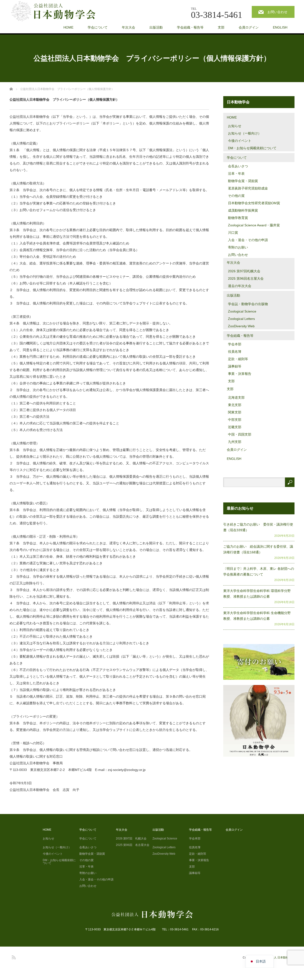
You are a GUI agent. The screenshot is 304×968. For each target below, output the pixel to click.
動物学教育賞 (238, 218)
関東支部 (234, 412)
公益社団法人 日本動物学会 (277, 957)
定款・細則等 (238, 359)
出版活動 (156, 27)
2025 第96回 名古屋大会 (132, 845)
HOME (68, 27)
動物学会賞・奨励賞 (243, 181)
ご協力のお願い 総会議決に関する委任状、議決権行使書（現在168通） (258, 549)
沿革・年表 (236, 173)
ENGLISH (280, 27)
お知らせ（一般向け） (244, 133)
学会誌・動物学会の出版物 (248, 304)
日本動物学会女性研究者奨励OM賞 (254, 203)
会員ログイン (249, 27)
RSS (13, 956)
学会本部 (234, 344)
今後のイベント (239, 141)
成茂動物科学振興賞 (243, 210)
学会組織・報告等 (190, 27)
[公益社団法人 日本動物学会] (57, 12)
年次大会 (128, 27)
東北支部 (234, 405)
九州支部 (234, 442)
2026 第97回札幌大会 (244, 271)
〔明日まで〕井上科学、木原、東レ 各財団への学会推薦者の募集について (258, 571)
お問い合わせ (277, 12)
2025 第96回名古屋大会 (246, 278)
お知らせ (234, 126)
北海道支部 (236, 397)
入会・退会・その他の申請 (248, 240)
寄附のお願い (238, 247)
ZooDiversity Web (241, 326)
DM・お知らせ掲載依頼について (252, 148)
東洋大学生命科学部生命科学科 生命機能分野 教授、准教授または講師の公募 (258, 616)
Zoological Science (242, 311)
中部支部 (234, 420)
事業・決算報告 (239, 374)
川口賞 (233, 232)
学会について (98, 27)
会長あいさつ (238, 166)
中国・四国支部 (239, 434)
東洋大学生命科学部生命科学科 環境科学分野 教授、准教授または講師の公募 (258, 593)
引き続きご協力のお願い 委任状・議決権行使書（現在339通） (258, 527)
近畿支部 (234, 427)
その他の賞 (236, 196)
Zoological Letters (241, 319)
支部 (221, 27)
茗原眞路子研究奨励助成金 (248, 188)
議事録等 (234, 366)
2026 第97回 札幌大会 (131, 838)
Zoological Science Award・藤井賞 (254, 225)
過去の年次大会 (239, 286)
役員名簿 (234, 351)
